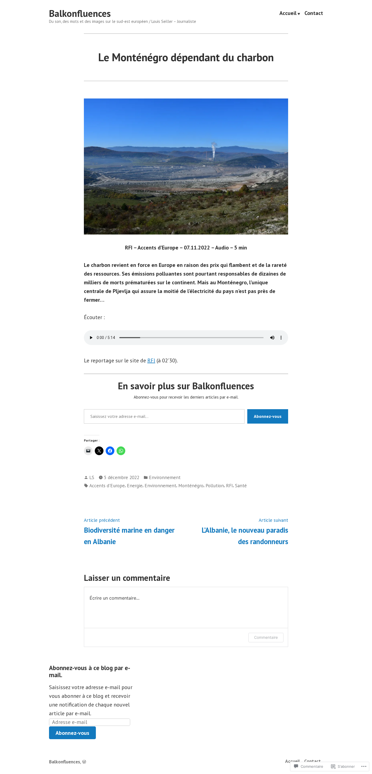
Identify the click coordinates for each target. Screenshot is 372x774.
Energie (134, 485)
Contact (313, 13)
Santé (241, 485)
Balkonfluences (80, 13)
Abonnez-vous (268, 416)
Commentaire (266, 637)
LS (91, 477)
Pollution (215, 485)
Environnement (165, 477)
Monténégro (190, 485)
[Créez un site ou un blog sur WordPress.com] (84, 761)
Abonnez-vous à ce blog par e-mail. (89, 671)
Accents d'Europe (107, 485)
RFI (151, 360)
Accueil (288, 13)
